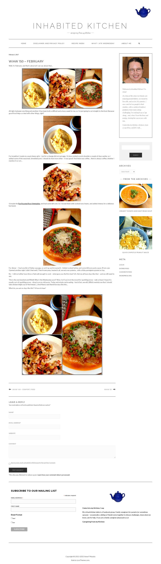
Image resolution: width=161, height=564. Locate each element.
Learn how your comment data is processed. (54, 475)
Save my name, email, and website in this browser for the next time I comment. (33, 463)
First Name (15, 506)
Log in (121, 265)
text (14, 522)
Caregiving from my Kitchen (93, 522)
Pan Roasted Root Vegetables (29, 204)
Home (23, 43)
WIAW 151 (108, 389)
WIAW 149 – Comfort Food (23, 389)
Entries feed (124, 268)
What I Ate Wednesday (103, 43)
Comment (12, 444)
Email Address (15, 423)
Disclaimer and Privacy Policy (49, 43)
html (14, 518)
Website (12, 433)
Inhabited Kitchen (80, 25)
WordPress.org (125, 276)
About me (126, 43)
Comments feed (125, 272)
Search (135, 155)
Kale (72, 560)
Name (11, 412)
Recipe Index (78, 43)
